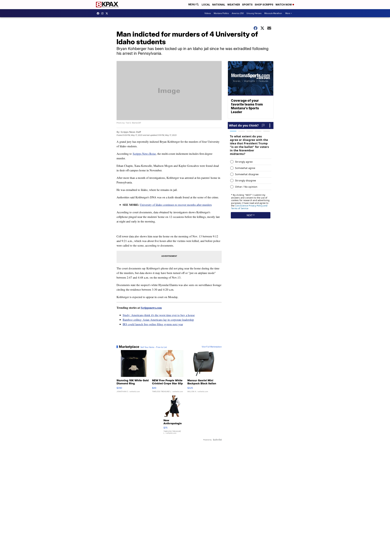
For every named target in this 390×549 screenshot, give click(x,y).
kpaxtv (99, 13)
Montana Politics (221, 13)
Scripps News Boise (144, 154)
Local (206, 4)
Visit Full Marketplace (212, 347)
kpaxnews (108, 13)
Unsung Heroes (254, 13)
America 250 (238, 13)
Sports (247, 4)
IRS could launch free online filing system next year (153, 324)
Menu (192, 4)
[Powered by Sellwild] (217, 440)
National (218, 4)
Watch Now (283, 4)
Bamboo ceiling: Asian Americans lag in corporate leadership (158, 320)
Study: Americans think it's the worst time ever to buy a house (159, 315)
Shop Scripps (264, 4)
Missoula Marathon (273, 13)
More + (288, 13)
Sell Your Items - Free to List (153, 347)
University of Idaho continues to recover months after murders (176, 205)
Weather (233, 4)
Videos (207, 13)
